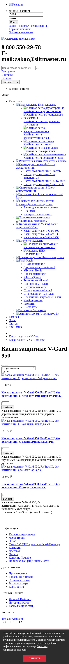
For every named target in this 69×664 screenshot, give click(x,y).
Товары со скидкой (21, 576)
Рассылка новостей (21, 605)
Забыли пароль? (19, 25)
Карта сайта (16, 586)
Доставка (14, 551)
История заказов (19, 602)
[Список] (6, 365)
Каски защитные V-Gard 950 (27, 339)
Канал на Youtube (20, 557)
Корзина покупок (20, 29)
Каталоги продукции (22, 534)
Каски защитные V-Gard (24, 336)
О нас (12, 541)
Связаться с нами (19, 580)
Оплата (13, 554)
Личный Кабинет (20, 599)
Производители (19, 573)
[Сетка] (2, 365)
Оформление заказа (21, 32)
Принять (34, 658)
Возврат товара (18, 583)
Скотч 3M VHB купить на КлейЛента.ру (34, 544)
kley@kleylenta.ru (12, 618)
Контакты (15, 547)
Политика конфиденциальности (29, 560)
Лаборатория (17, 537)
